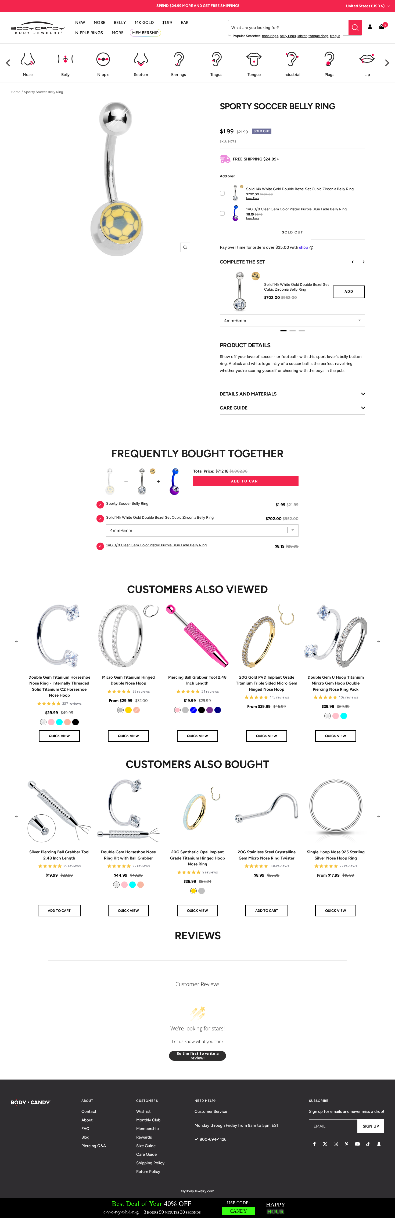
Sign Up (371, 1126)
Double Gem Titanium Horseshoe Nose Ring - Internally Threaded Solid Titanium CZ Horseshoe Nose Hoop (59, 686)
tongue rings (318, 36)
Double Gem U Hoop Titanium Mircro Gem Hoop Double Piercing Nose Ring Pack (336, 683)
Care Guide (146, 1154)
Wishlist (143, 1111)
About (87, 1120)
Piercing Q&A (93, 1145)
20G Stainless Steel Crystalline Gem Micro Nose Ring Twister (267, 855)
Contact (88, 1111)
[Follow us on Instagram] (336, 1144)
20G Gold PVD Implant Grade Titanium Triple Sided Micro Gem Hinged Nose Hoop (266, 683)
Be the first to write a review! (198, 1056)
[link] (43, 722)
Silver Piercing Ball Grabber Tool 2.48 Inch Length (59, 855)
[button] (16, 641)
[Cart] (381, 27)
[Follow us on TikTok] (368, 1144)
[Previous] (9, 63)
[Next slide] (359, 262)
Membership (147, 1128)
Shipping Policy (150, 1163)
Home (15, 92)
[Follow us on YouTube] (357, 1144)
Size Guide (146, 1145)
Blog (85, 1137)
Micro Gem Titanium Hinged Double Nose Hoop (128, 680)
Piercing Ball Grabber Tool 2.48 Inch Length (197, 680)
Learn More (252, 198)
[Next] (386, 63)
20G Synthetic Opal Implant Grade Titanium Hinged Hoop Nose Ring (197, 858)
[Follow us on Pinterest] (346, 1144)
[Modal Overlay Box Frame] (197, 1208)
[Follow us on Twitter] (325, 1144)
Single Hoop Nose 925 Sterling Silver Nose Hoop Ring (336, 855)
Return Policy (148, 1171)
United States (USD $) (365, 6)
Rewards (144, 1137)
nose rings (270, 36)
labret (302, 36)
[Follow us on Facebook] (314, 1144)
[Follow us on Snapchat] (379, 1144)
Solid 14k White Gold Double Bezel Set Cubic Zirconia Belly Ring (296, 287)
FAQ (85, 1128)
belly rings (288, 36)
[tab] (283, 330)
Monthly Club (148, 1120)
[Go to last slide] (349, 262)
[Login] (370, 27)
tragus (335, 36)
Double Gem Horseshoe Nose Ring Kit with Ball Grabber (128, 855)
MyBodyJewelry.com (197, 1191)
